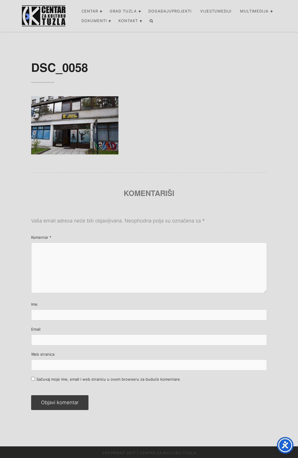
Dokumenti (94, 20)
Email (35, 329)
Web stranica (42, 354)
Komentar (41, 237)
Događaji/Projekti (169, 11)
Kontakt (128, 20)
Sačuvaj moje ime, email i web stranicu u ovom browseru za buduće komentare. (108, 379)
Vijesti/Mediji (215, 11)
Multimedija (254, 11)
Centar (89, 11)
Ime (34, 304)
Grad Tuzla (123, 11)
